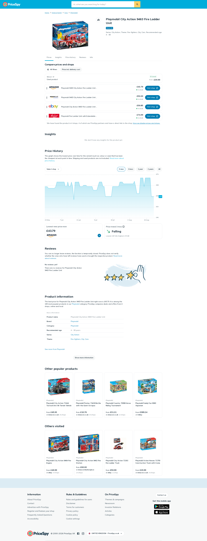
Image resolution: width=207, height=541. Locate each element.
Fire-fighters (75, 339)
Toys (66, 13)
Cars (87, 339)
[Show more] (47, 88)
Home (47, 13)
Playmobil (74, 13)
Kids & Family (57, 13)
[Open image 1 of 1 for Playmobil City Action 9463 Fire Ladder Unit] (70, 35)
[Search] (137, 4)
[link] (59, 395)
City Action (75, 335)
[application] (103, 198)
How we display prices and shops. (146, 123)
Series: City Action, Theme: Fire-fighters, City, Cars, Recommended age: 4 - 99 (134, 33)
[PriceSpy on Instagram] (83, 533)
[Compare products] (98, 20)
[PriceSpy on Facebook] (78, 533)
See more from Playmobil (55, 349)
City (82, 339)
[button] (52, 69)
